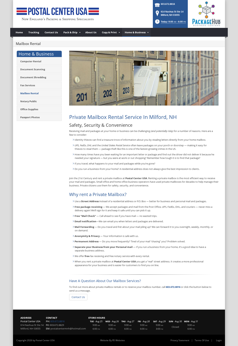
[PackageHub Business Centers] (206, 13)
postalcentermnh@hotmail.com (68, 328)
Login (219, 340)
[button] (170, 23)
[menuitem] (19, 32)
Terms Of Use (202, 340)
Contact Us (78, 297)
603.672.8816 (168, 4)
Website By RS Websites (112, 340)
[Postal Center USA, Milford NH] (57, 14)
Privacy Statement (180, 340)
